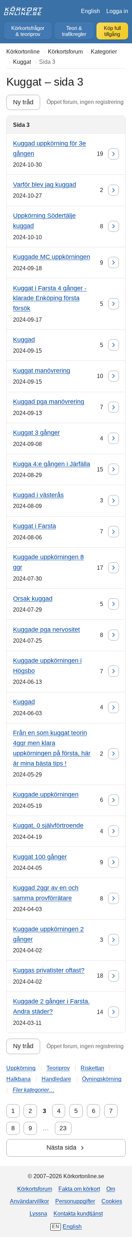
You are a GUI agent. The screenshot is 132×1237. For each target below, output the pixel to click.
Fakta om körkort (79, 1189)
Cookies (111, 1201)
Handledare (56, 1079)
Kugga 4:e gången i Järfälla (51, 464)
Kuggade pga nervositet (46, 629)
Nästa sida (61, 1147)
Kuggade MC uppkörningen (51, 256)
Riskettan (92, 1068)
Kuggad (24, 339)
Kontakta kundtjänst (78, 1213)
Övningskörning (101, 1079)
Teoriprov (58, 1068)
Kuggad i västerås (38, 495)
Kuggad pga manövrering (48, 401)
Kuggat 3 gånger (36, 432)
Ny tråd (23, 102)
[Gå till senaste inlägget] (113, 154)
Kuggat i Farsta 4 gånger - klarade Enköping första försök (50, 298)
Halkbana (18, 1079)
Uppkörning (21, 1068)
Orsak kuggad (32, 598)
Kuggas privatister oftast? (48, 970)
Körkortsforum (34, 1189)
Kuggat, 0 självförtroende (48, 825)
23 (63, 1128)
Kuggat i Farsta (34, 526)
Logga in (117, 11)
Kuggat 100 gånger (40, 856)
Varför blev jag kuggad (44, 184)
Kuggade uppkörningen (45, 794)
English (90, 11)
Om (110, 1189)
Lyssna (38, 1213)
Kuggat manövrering (41, 370)
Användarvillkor (29, 1201)
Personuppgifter (75, 1201)
